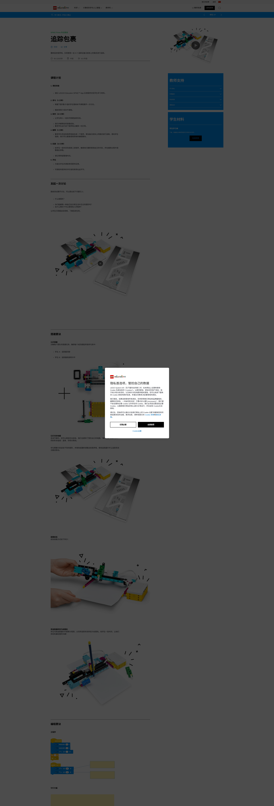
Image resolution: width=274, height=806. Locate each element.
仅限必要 (123, 425)
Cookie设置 (137, 431)
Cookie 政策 (149, 415)
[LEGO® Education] (118, 377)
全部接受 (150, 425)
